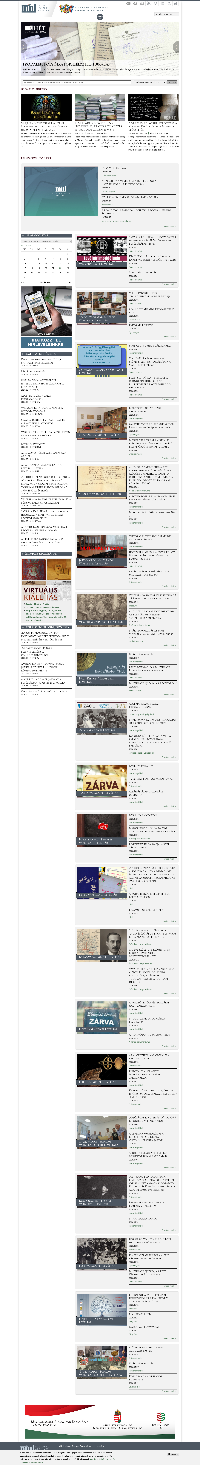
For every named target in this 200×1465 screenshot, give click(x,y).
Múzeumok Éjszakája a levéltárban (153, 683)
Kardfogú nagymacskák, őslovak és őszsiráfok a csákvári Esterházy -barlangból (153, 1094)
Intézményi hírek (108, 175)
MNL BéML (37, 493)
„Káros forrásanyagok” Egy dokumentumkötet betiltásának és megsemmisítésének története (45, 636)
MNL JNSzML (37, 414)
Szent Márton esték (143, 273)
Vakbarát (155, 3)
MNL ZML (36, 402)
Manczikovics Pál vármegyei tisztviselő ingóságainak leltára (152, 830)
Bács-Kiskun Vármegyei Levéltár (96, 680)
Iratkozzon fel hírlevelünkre (128, 3)
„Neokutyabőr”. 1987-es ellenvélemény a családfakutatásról (36, 652)
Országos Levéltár (36, 158)
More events (26, 245)
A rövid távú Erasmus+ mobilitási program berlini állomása (136, 212)
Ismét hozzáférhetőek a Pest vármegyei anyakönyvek (149, 1257)
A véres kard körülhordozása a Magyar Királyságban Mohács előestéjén (152, 126)
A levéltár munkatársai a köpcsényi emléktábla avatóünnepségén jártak (146, 1137)
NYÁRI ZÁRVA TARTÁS (143, 1219)
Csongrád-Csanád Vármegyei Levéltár (101, 372)
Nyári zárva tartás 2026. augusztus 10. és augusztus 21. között (152, 722)
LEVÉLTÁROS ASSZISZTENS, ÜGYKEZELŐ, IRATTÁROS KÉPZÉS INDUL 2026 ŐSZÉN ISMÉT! (98, 126)
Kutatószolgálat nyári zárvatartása (145, 410)
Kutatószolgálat (108, 191)
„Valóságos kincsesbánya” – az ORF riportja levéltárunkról (152, 1119)
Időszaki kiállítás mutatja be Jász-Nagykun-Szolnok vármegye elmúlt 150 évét (152, 555)
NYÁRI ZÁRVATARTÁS (143, 815)
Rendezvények (48, 130)
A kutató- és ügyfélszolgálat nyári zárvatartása (149, 1004)
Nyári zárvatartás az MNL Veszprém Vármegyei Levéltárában (152, 632)
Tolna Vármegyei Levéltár (98, 793)
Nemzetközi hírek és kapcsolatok (116, 221)
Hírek (131, 888)
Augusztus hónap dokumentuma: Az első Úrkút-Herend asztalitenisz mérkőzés (152, 614)
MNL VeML (37, 505)
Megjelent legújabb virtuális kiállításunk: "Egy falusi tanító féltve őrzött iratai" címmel (151, 443)
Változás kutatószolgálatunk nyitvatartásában (150, 538)
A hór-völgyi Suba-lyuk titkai (149, 1035)
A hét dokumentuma (159, 133)
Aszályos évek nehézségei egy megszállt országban (149, 573)
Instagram (142, 3)
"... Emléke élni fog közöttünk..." (151, 779)
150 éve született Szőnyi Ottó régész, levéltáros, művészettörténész (149, 953)
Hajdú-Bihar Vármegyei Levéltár (96, 1321)
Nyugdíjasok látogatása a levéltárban (147, 1020)
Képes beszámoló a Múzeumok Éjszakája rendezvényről (149, 669)
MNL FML (36, 471)
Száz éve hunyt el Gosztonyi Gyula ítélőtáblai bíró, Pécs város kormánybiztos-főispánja (152, 933)
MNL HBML (37, 447)
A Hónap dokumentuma (139, 490)
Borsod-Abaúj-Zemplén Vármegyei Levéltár (96, 841)
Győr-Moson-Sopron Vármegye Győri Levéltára (98, 1144)
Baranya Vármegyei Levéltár (100, 957)
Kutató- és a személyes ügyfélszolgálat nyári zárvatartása (144, 1074)
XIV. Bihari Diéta (140, 1314)
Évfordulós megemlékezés (140, 944)
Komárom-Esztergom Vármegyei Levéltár (95, 1203)
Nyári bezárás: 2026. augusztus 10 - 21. (152, 514)
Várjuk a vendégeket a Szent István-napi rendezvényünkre (44, 125)
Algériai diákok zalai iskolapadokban (144, 706)
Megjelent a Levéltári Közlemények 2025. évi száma (77, 64)
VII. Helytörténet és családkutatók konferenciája (150, 295)
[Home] (35, 8)
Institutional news (136, 641)
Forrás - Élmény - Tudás (37, 604)
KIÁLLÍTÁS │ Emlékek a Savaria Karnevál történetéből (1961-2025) (152, 258)
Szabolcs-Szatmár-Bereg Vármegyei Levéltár (97, 319)
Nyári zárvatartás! (141, 655)
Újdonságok (134, 332)
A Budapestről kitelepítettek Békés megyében (149, 896)
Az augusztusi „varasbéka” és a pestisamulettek (149, 1057)
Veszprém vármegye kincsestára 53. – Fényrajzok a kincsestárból (153, 597)
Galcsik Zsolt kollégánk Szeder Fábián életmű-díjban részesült (151, 426)
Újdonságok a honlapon (57, 69)
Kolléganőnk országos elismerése (145, 1378)
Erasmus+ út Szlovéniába (146, 910)
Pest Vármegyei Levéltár (97, 1266)
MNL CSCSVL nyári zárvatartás (150, 346)
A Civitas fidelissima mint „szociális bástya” (147, 1349)
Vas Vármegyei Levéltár (96, 264)
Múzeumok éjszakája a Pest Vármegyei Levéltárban (147, 1273)
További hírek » (169, 226)
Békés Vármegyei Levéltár (98, 895)
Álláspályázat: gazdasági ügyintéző (146, 793)
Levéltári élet (101, 133)
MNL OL (38, 69)
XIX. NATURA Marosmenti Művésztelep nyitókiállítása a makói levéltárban (149, 362)
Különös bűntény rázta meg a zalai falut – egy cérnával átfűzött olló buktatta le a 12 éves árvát (150, 741)
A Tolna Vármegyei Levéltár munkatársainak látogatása (148, 1155)
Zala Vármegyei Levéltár (97, 730)
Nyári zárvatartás (141, 766)
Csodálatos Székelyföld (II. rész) (44, 691)
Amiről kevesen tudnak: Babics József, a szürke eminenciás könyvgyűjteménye (42, 667)
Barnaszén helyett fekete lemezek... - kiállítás (146, 1204)
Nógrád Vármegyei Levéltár (100, 435)
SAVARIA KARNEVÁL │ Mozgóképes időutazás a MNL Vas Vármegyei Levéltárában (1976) (152, 240)
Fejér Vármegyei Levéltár (97, 1082)
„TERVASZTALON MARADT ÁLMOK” (43, 607)
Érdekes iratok (135, 454)
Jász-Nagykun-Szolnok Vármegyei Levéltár (96, 562)
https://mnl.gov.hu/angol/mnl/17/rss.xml (148, 3)
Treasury (133, 605)
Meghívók (133, 1308)
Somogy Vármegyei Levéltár (100, 494)
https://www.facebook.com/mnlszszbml (135, 3)
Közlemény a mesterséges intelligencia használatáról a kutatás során (128, 183)
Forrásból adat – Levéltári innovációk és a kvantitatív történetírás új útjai (148, 1298)
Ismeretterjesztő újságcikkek (141, 714)
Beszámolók (107, 204)
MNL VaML (37, 426)
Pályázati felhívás (113, 168)
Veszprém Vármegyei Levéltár (101, 622)
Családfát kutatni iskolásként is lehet (151, 311)
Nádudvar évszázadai (144, 1327)
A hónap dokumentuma (139, 625)
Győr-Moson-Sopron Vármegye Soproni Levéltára (100, 1373)
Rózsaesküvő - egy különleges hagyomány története (150, 1241)
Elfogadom (173, 1454)
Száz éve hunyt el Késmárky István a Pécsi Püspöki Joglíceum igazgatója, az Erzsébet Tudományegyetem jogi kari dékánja (152, 976)
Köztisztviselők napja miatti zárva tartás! (149, 846)
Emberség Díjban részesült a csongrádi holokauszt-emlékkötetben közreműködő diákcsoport (150, 383)
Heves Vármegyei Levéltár (98, 1029)
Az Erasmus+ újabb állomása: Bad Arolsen (129, 197)
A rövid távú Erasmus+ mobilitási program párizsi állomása (152, 498)
